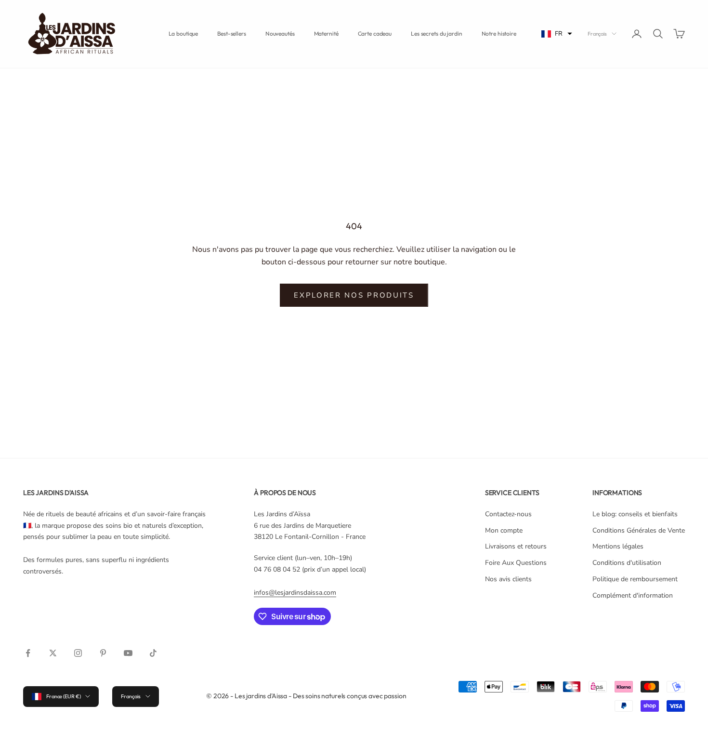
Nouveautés (280, 33)
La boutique (183, 33)
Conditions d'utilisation (626, 562)
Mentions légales (617, 546)
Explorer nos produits (354, 295)
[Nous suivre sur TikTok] (153, 653)
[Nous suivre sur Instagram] (78, 653)
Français (597, 33)
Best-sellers (231, 33)
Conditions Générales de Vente (638, 530)
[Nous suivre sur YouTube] (128, 653)
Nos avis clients (508, 579)
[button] (557, 34)
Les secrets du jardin (436, 33)
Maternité (326, 33)
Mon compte (504, 530)
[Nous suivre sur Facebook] (28, 653)
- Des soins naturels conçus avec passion (347, 696)
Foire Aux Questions (516, 562)
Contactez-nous (508, 514)
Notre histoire (499, 33)
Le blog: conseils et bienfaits (635, 514)
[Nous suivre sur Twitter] (53, 653)
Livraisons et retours (516, 546)
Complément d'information (632, 595)
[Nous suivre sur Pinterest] (103, 653)
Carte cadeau (375, 33)
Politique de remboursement (635, 579)
